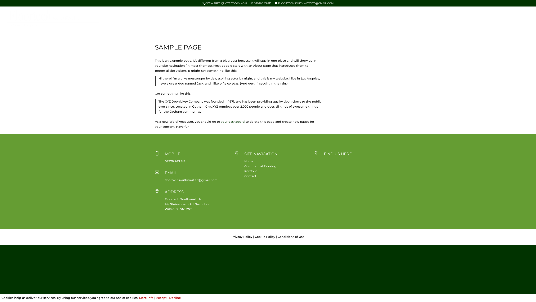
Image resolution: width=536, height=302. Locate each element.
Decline (175, 298)
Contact (522, 18)
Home (441, 18)
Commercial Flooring (470, 18)
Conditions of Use (291, 237)
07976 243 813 (175, 161)
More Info (146, 298)
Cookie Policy (265, 237)
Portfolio (501, 18)
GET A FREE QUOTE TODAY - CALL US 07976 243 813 (238, 3)
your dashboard (233, 122)
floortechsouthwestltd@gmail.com (191, 180)
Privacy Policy (242, 237)
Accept (161, 298)
